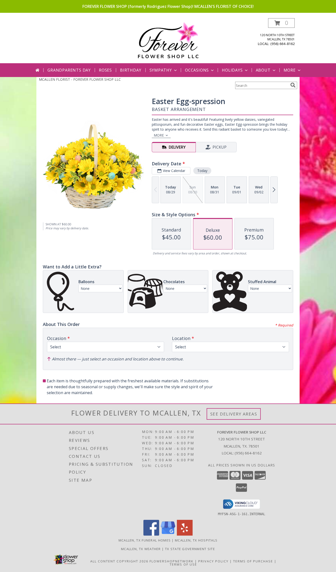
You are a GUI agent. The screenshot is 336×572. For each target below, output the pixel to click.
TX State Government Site (190, 549)
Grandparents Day (69, 70)
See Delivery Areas (233, 414)
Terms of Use (183, 564)
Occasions (197, 70)
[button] (281, 23)
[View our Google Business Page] (168, 534)
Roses (105, 70)
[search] (293, 85)
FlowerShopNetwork (172, 561)
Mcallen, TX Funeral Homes (145, 540)
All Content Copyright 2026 (119, 561)
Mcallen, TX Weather (141, 549)
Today (202, 170)
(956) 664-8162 (282, 43)
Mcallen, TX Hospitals (196, 540)
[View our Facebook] (151, 534)
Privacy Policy (213, 561)
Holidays (232, 70)
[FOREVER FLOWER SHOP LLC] (168, 40)
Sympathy (161, 70)
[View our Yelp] (185, 534)
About (263, 70)
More (290, 70)
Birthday (130, 70)
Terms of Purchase (253, 561)
